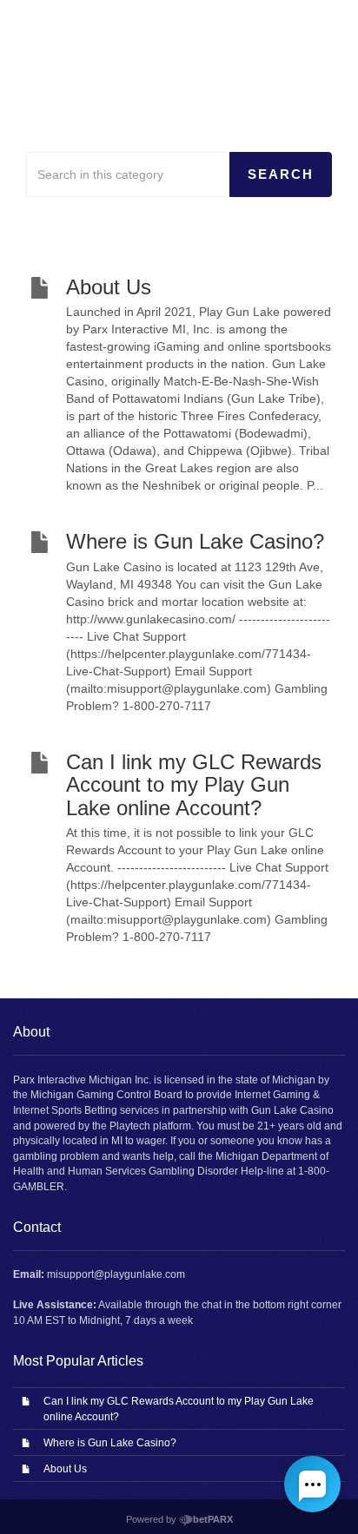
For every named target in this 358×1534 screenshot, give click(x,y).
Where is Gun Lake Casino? (109, 1443)
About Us (65, 1469)
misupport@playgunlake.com (116, 1274)
